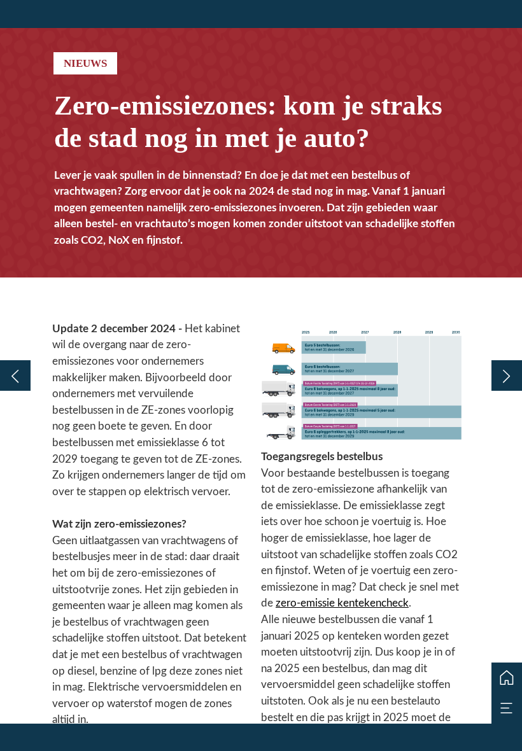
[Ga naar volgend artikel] (506, 375)
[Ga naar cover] (506, 678)
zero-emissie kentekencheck (342, 603)
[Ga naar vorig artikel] (15, 375)
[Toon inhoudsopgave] (506, 708)
